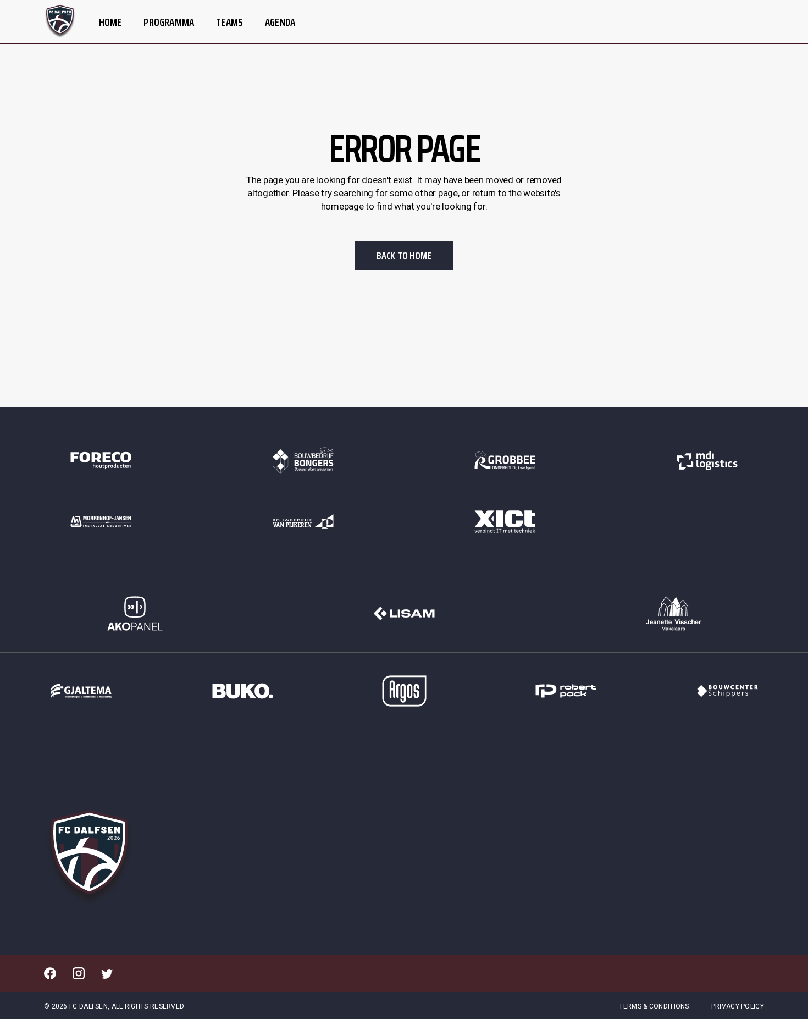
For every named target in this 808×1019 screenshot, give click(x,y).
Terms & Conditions (654, 1006)
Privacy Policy (737, 1006)
